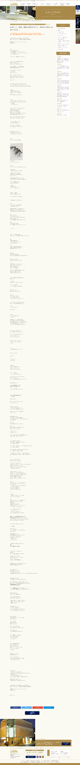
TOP (10, 20)
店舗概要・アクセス (40, 762)
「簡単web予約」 (13, 680)
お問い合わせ (57, 762)
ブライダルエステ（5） (62, 33)
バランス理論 (27, 760)
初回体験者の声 (25, 762)
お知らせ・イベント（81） (62, 47)
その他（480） (60, 49)
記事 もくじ (12, 695)
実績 (21, 762)
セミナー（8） (60, 35)
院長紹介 (48, 760)
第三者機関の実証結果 (54, 760)
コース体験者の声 (32, 762)
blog (45, 762)
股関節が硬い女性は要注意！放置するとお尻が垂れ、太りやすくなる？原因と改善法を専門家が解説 (63, 95)
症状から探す (37, 760)
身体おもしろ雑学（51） (62, 45)
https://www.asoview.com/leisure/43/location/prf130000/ (20, 86)
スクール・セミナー (50, 762)
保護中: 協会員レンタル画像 (61, 114)
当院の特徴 (32, 760)
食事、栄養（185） (61, 39)
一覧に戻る (32, 713)
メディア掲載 (43, 760)
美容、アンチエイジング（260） (63, 43)
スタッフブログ (15, 20)
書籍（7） (60, 30)
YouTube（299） (61, 32)
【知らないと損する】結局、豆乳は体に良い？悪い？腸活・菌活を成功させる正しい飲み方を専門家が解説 (63, 82)
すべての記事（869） (62, 28)
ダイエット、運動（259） (62, 37)
